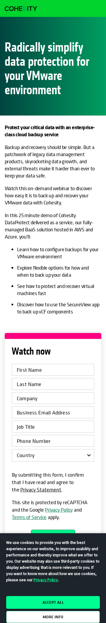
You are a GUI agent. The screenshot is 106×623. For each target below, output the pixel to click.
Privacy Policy (59, 509)
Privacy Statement (40, 489)
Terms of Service (29, 517)
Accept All (53, 602)
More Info (53, 617)
